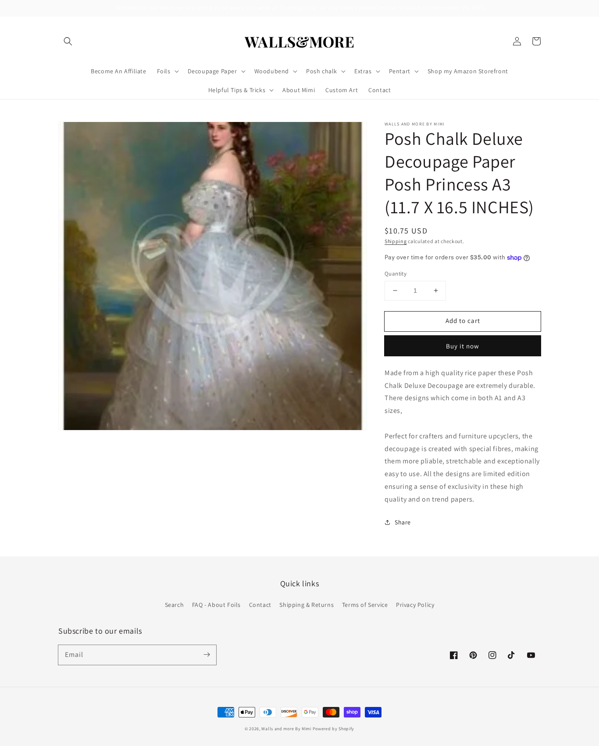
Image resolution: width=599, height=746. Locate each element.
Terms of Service (365, 605)
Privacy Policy (415, 605)
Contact (260, 605)
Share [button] (403, 522)
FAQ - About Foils (216, 605)
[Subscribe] (206, 654)
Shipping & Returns (306, 605)
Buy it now (462, 346)
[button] (68, 41)
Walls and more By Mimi (286, 729)
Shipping (396, 241)
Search (174, 605)
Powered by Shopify (334, 729)
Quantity (395, 273)
